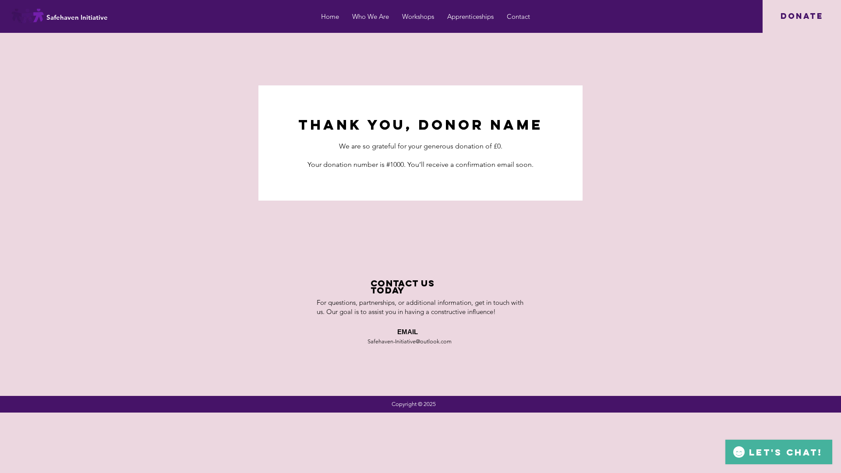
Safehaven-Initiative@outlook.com (409, 341)
